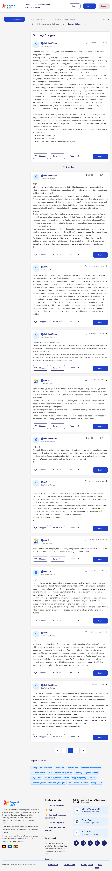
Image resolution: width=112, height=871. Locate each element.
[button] (35, 156)
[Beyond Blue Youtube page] (83, 847)
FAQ (50, 810)
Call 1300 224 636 (90, 808)
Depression (59, 768)
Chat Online (88, 820)
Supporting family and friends (83, 778)
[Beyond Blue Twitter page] (97, 847)
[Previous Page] (57, 750)
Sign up (89, 6)
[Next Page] (83, 750)
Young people (96, 783)
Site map (98, 866)
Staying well (36, 778)
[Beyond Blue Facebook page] (76, 847)
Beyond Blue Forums (11, 6)
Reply (100, 157)
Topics (27, 4)
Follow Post (57, 156)
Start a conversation (15, 19)
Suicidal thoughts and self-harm (56, 778)
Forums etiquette (56, 823)
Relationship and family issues (48, 24)
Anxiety (34, 768)
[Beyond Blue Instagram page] (90, 847)
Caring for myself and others (65, 19)
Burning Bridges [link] (74, 24)
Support (104, 6)
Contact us (53, 865)
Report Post (74, 156)
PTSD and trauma (38, 773)
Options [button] (106, 19)
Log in (74, 6)
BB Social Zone (46, 768)
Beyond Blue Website (11, 803)
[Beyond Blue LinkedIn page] (104, 847)
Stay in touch (50, 859)
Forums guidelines (32, 7)
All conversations (42, 4)
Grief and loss (72, 768)
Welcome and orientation (78, 783)
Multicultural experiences (91, 768)
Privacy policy (87, 865)
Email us (86, 831)
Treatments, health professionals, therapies (49, 783)
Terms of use (69, 865)
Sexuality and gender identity (86, 773)
